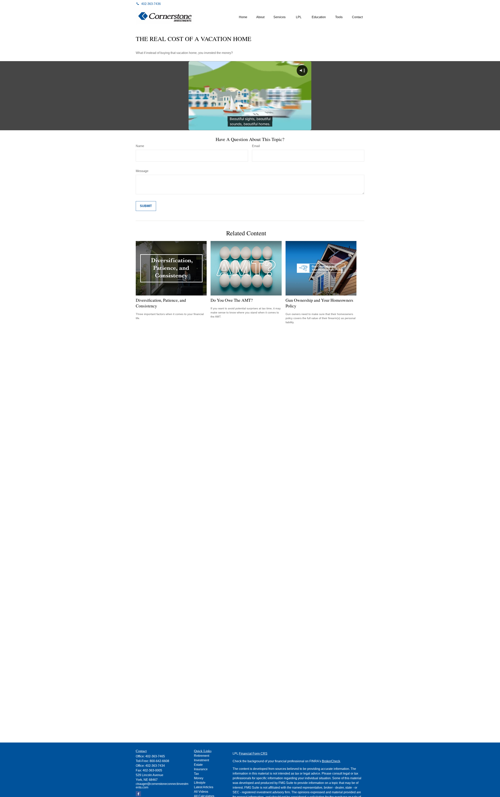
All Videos (201, 791)
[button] (243, 17)
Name (140, 146)
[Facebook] (359, 4)
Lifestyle (199, 782)
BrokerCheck (331, 761)
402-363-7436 (151, 3)
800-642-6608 (159, 761)
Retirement (201, 755)
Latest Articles (203, 787)
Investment (201, 760)
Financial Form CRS (253, 753)
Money (198, 778)
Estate (198, 764)
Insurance (201, 769)
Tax (196, 773)
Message (142, 171)
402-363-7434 (155, 765)
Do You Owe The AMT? (232, 300)
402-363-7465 (155, 756)
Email (256, 146)
